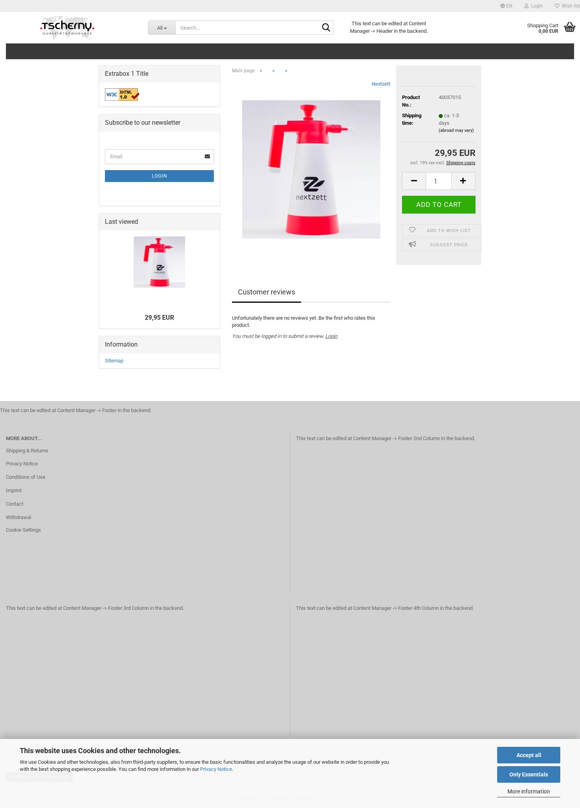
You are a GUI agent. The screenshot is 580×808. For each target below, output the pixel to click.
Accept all (528, 755)
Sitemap (114, 361)
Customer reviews (266, 292)
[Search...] (325, 28)
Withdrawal (18, 517)
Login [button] (536, 6)
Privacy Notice (216, 769)
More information (528, 791)
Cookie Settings (23, 530)
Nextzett (381, 84)
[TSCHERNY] (68, 27)
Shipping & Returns (27, 451)
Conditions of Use (25, 477)
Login (331, 336)
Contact (14, 504)
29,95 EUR (159, 317)
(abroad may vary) (456, 130)
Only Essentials (528, 774)
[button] (506, 6)
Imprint (14, 490)
